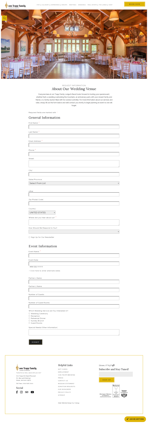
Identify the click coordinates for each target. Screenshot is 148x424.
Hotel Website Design (65, 403)
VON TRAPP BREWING (66, 375)
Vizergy (76, 403)
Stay (38, 5)
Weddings (82, 5)
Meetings (72, 5)
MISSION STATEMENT (66, 383)
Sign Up (107, 380)
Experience (55, 5)
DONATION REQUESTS (66, 386)
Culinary (45, 5)
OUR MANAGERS (64, 389)
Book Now (134, 4)
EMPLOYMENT (63, 372)
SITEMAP (61, 395)
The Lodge (103, 5)
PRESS (60, 378)
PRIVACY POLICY (64, 392)
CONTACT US (63, 380)
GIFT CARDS (62, 369)
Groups (64, 5)
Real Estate (92, 5)
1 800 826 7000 (27, 383)
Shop (110, 5)
